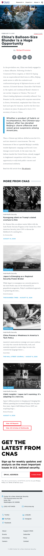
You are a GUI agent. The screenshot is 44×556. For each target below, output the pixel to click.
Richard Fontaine (23, 50)
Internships (6, 538)
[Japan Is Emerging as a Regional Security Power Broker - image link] (22, 257)
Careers (4, 541)
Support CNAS (28, 531)
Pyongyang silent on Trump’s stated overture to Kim (19, 219)
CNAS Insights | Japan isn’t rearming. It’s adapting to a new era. (22, 395)
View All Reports (12, 423)
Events (4, 534)
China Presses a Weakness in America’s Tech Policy (21, 336)
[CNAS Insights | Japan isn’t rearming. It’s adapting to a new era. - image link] (22, 375)
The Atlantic (26, 168)
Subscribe (36, 474)
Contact (26, 541)
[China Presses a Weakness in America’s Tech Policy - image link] (22, 316)
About (4, 531)
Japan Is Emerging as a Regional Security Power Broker (18, 277)
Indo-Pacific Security (10, 214)
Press (25, 538)
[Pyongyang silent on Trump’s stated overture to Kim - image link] (22, 198)
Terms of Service (14, 482)
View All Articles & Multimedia (17, 428)
